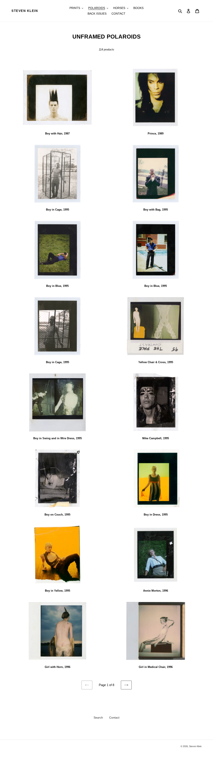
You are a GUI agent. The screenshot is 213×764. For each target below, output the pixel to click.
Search (98, 717)
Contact (114, 717)
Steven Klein (24, 11)
